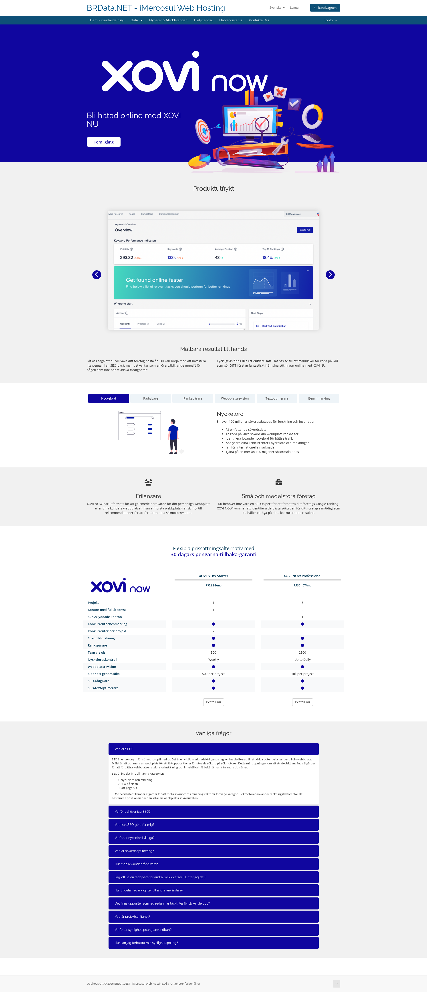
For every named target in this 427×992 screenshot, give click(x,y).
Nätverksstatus (230, 20)
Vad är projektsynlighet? (132, 916)
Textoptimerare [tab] (277, 398)
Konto (329, 20)
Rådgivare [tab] (150, 398)
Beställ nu (213, 702)
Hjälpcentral (203, 20)
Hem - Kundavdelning (107, 20)
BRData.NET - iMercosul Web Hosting (156, 8)
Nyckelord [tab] (108, 398)
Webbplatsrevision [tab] (235, 398)
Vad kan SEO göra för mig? (134, 824)
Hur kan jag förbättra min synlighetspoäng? (146, 943)
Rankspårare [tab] (192, 398)
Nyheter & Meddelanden (168, 20)
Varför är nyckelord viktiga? (135, 838)
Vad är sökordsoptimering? (134, 851)
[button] (96, 274)
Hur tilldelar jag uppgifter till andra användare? (149, 890)
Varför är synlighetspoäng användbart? (143, 929)
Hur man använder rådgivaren (136, 864)
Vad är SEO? (124, 749)
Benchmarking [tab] (319, 398)
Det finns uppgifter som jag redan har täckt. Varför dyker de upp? (162, 903)
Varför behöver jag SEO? (133, 811)
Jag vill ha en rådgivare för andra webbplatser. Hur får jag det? (160, 877)
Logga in (296, 7)
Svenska (276, 7)
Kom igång (104, 142)
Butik (135, 20)
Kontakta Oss (259, 20)
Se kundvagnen (325, 8)
